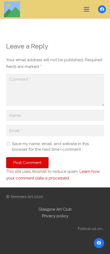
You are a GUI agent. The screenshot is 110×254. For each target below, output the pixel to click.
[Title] (12, 9)
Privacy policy (55, 216)
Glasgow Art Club (55, 209)
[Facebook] (102, 9)
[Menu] (86, 9)
